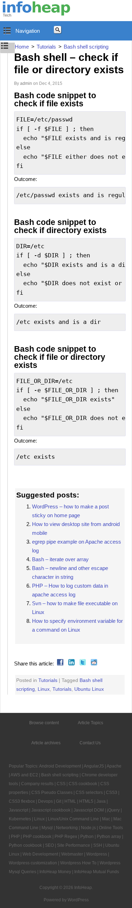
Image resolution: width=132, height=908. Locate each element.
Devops (45, 801)
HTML (70, 801)
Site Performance (73, 845)
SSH (97, 845)
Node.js (88, 827)
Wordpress (96, 854)
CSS (61, 783)
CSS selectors (89, 792)
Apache (114, 766)
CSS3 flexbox (22, 801)
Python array (109, 836)
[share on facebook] (59, 663)
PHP (15, 836)
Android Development (60, 766)
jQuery (113, 810)
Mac (106, 818)
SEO (49, 845)
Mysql (47, 827)
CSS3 (111, 792)
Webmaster (72, 854)
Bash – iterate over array (60, 559)
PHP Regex (66, 836)
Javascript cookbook (50, 810)
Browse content (44, 722)
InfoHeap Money (55, 871)
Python (87, 836)
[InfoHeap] (36, 12)
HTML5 (86, 801)
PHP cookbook (37, 836)
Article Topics (90, 722)
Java (101, 801)
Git (58, 801)
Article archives (46, 742)
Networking (67, 827)
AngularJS (94, 766)
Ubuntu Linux (89, 689)
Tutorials (47, 680)
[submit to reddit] (93, 663)
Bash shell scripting (59, 774)
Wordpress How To (78, 862)
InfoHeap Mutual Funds (96, 871)
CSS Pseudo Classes (52, 792)
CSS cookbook (83, 783)
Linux (44, 689)
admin (26, 83)
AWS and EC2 (24, 774)
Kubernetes (20, 818)
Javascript (18, 810)
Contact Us (90, 742)
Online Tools (111, 827)
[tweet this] (82, 663)
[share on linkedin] (71, 663)
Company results (37, 783)
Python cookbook (25, 845)
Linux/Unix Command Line (73, 818)
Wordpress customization (33, 862)
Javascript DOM (89, 810)
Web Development (40, 854)
